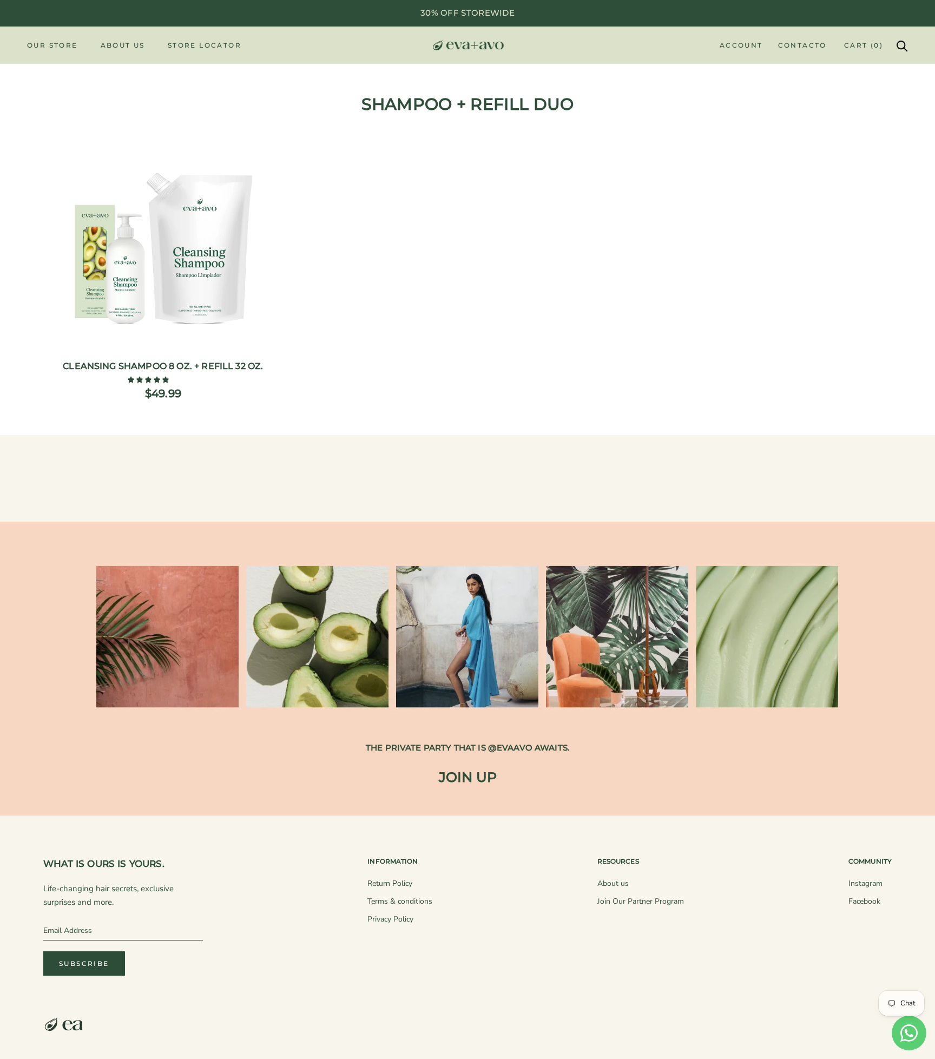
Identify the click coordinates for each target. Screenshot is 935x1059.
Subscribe (84, 963)
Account (741, 45)
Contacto (802, 45)
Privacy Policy (390, 919)
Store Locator (204, 45)
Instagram (865, 883)
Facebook (864, 901)
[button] (149, 380)
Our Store (52, 45)
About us (613, 883)
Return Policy (389, 883)
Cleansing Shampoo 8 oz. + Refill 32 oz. (163, 366)
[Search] (902, 45)
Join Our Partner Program (640, 901)
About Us (123, 45)
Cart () (863, 45)
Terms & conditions (399, 901)
